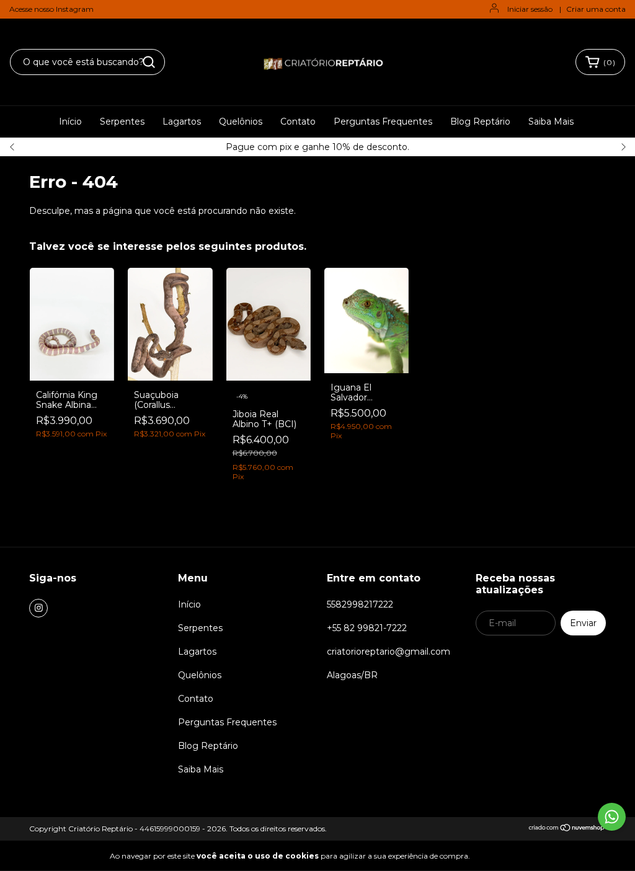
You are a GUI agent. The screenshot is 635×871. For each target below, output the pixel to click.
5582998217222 (360, 604)
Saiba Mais (551, 121)
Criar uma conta (596, 9)
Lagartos (181, 121)
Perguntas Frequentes (383, 121)
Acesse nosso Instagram (51, 9)
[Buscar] (148, 62)
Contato (298, 121)
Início (70, 121)
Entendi (502, 855)
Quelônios (240, 121)
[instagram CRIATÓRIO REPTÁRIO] (38, 608)
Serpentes (122, 121)
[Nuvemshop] (567, 829)
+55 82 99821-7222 (367, 628)
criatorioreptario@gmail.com (388, 651)
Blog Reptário (480, 121)
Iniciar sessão (530, 9)
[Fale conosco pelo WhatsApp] (612, 817)
